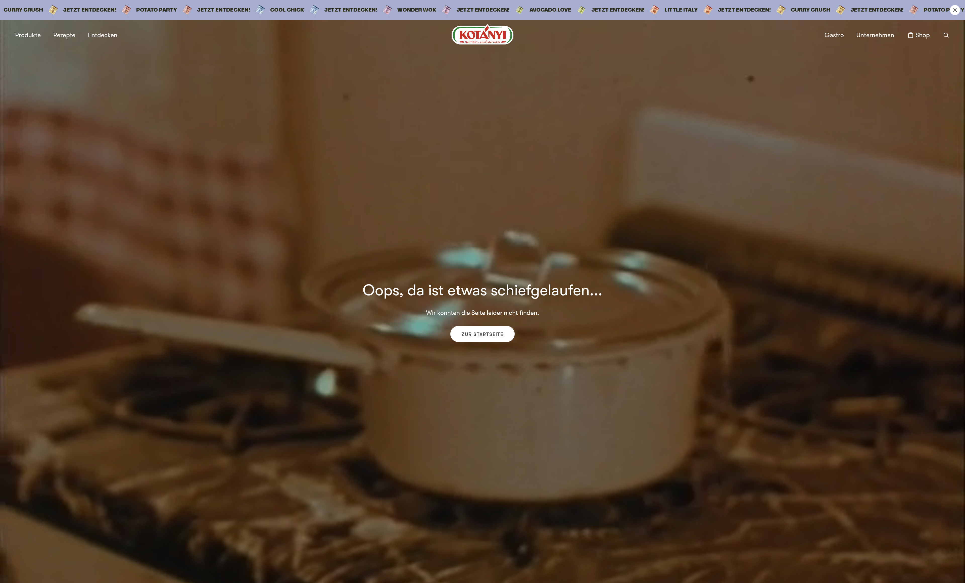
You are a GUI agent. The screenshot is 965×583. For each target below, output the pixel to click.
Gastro (834, 35)
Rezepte (64, 35)
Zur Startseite (482, 334)
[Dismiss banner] (955, 10)
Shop (922, 35)
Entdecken (102, 35)
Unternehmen (875, 35)
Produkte (28, 35)
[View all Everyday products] (482, 10)
